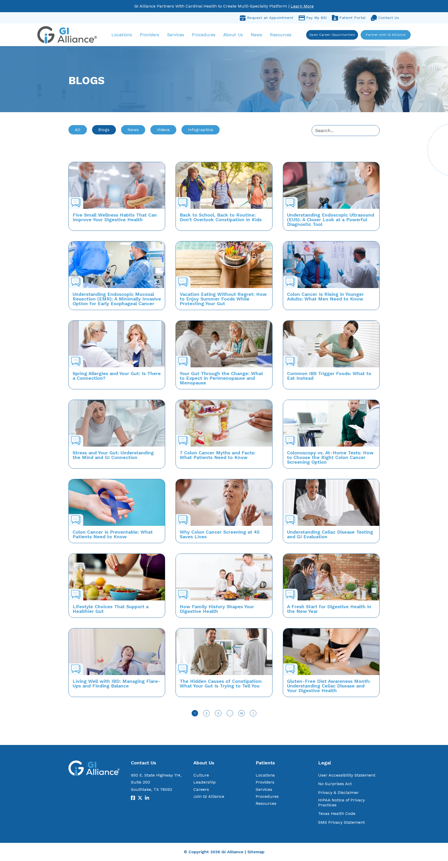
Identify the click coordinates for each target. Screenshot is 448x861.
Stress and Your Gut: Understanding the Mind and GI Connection (113, 455)
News (256, 34)
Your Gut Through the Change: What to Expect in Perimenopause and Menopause (221, 378)
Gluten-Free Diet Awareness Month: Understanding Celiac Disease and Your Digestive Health (328, 685)
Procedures (203, 34)
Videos (163, 129)
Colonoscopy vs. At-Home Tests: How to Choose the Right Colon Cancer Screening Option (330, 457)
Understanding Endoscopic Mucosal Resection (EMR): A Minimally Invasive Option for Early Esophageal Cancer (117, 298)
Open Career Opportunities (332, 35)
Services (175, 34)
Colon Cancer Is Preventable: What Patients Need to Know (113, 534)
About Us (233, 34)
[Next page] (253, 713)
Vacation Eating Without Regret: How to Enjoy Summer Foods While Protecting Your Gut (223, 298)
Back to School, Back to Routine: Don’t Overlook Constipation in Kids (221, 217)
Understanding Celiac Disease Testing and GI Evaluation (330, 534)
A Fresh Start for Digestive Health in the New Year (329, 609)
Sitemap (255, 851)
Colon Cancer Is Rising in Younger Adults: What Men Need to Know (325, 296)
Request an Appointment (270, 18)
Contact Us (388, 18)
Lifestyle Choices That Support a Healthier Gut (111, 609)
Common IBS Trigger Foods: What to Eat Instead (329, 376)
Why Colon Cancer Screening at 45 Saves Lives (220, 534)
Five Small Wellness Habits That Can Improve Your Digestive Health (115, 217)
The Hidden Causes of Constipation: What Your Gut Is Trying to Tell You (221, 683)
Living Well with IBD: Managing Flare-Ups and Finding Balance (116, 683)
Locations (121, 34)
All (78, 129)
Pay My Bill (316, 18)
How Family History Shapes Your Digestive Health (217, 609)
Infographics (200, 129)
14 (241, 713)
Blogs (104, 129)
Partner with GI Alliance (385, 35)
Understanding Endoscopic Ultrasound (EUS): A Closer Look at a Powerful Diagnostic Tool (330, 219)
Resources (280, 34)
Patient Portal (352, 18)
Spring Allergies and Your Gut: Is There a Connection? (117, 376)
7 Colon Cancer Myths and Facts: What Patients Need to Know (217, 455)
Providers (149, 34)
